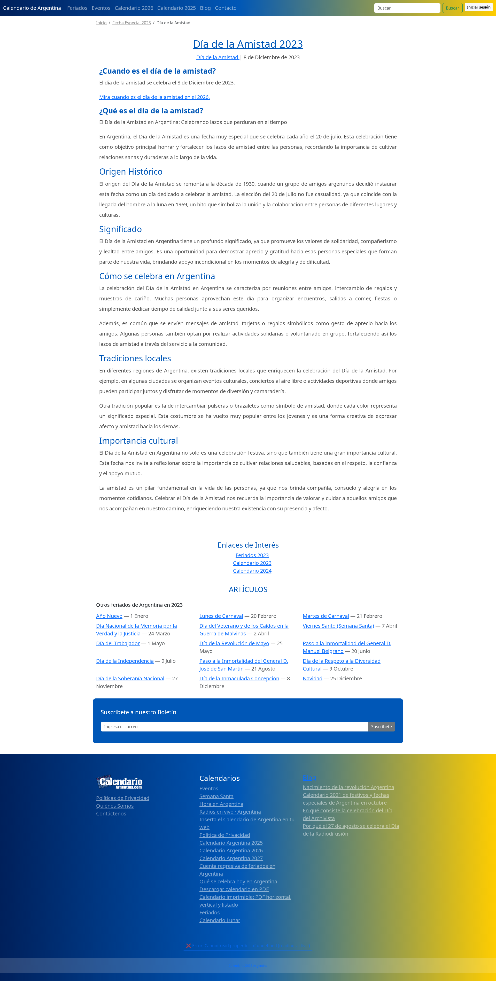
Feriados (77, 7)
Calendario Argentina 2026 (231, 850)
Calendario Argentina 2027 (231, 858)
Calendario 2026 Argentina (248, 965)
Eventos (101, 7)
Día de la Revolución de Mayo (234, 643)
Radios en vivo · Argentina (230, 811)
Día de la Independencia (125, 660)
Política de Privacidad (224, 834)
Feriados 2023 (252, 555)
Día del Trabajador (118, 643)
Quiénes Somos (115, 805)
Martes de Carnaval (326, 615)
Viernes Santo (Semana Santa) (338, 625)
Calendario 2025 (176, 7)
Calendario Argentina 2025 (231, 842)
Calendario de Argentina (32, 7)
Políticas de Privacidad (122, 798)
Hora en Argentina (221, 803)
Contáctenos (111, 813)
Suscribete (381, 726)
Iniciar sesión (479, 7)
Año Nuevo (109, 615)
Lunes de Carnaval (221, 615)
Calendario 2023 (252, 562)
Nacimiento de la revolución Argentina (348, 787)
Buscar (452, 8)
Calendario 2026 (134, 7)
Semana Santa (216, 796)
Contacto (226, 7)
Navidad (312, 678)
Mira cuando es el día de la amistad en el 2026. (154, 97)
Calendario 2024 (252, 570)
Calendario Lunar (219, 920)
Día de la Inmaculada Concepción (239, 678)
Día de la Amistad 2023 (248, 44)
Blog (205, 7)
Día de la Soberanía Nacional (130, 678)
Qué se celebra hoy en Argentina (238, 881)
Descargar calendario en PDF (234, 889)
